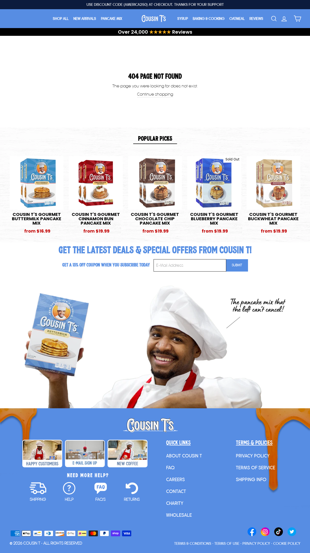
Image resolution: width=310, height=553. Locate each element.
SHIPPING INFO (251, 479)
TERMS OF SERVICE (255, 467)
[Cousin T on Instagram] (265, 532)
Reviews (256, 18)
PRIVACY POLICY (253, 455)
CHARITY (174, 503)
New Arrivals (84, 18)
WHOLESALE (179, 515)
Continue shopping (155, 94)
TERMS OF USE (226, 543)
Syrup (182, 18)
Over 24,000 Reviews (155, 32)
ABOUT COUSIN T (184, 455)
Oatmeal (237, 18)
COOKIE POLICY (286, 543)
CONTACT (176, 491)
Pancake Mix (111, 18)
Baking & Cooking (209, 18)
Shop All (61, 18)
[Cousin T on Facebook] (252, 532)
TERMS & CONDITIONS (192, 543)
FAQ (170, 467)
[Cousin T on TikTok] (278, 532)
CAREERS (175, 479)
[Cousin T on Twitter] (292, 532)
